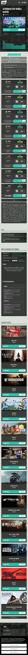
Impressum (7, 630)
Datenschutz (7, 634)
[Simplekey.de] (4, 2)
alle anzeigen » (14, 617)
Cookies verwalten (14, 645)
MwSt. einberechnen (9, 67)
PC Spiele (4, 54)
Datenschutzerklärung (17, 641)
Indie (20, 253)
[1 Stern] (12, 260)
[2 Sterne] (13, 260)
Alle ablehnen (14, 648)
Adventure (15, 253)
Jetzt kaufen (13, 30)
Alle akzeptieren (14, 652)
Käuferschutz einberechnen (10, 65)
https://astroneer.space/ (19, 255)
